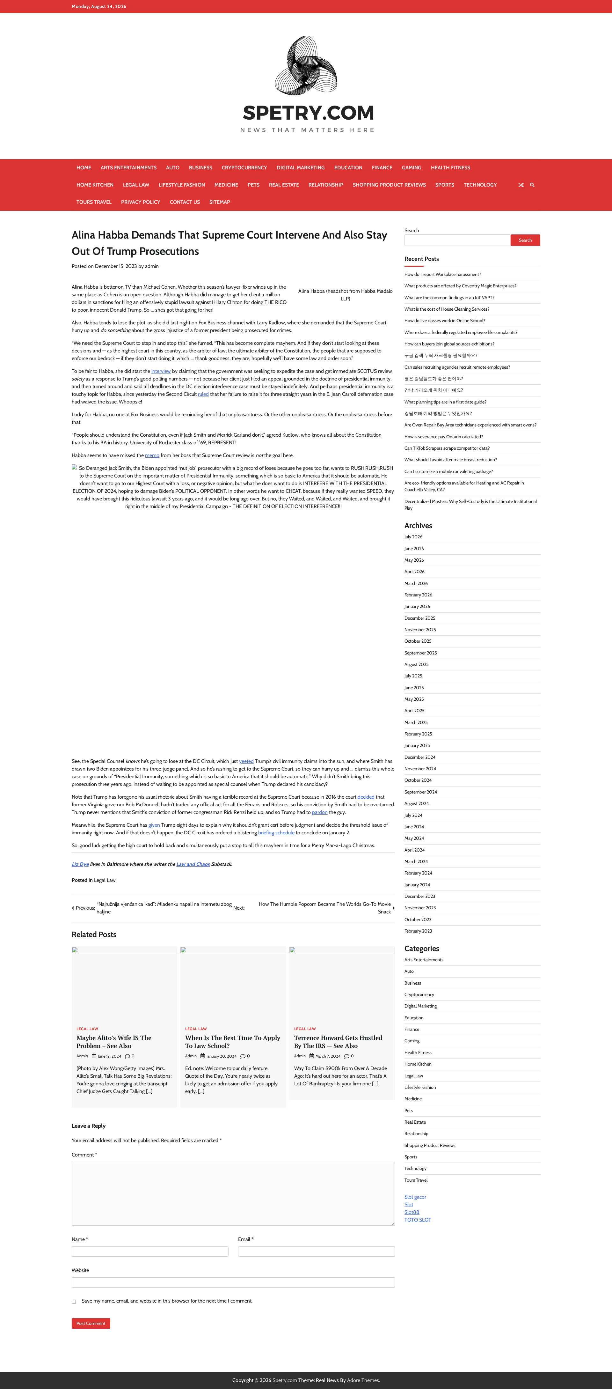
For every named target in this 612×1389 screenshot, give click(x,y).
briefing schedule (276, 833)
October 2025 (418, 641)
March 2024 (416, 861)
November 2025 (420, 630)
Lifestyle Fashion (182, 185)
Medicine (226, 185)
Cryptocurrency (244, 168)
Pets (253, 185)
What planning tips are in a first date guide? (445, 402)
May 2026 (414, 560)
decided (365, 797)
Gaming (411, 168)
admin (152, 266)
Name (80, 1239)
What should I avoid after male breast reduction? (450, 460)
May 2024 (414, 838)
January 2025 (417, 746)
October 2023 (418, 919)
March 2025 (416, 722)
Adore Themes (363, 1380)
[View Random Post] (521, 185)
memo (152, 455)
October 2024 (418, 780)
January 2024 (417, 885)
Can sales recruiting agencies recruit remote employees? (457, 367)
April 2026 (414, 572)
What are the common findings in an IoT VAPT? (449, 297)
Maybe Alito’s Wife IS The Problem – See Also (113, 1042)
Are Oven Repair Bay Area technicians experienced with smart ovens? (470, 425)
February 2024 (418, 873)
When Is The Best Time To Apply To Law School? (232, 1042)
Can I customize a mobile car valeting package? (448, 471)
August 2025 (416, 665)
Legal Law (136, 185)
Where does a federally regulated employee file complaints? (461, 332)
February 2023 (418, 931)
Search (411, 230)
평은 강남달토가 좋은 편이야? (433, 379)
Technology (480, 185)
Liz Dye (80, 864)
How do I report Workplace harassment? (442, 274)
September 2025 (420, 653)
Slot (408, 1204)
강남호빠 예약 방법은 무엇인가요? (438, 414)
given (154, 825)
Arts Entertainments (129, 168)
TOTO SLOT (417, 1220)
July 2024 (413, 815)
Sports (444, 185)
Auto (172, 168)
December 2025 (419, 618)
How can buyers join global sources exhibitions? (449, 344)
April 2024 (414, 850)
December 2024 (419, 757)
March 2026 (416, 583)
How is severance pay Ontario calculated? (443, 437)
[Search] (532, 185)
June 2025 (414, 688)
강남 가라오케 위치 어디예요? (433, 390)
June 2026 (414, 548)
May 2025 (414, 699)
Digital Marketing (301, 168)
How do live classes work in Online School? (444, 321)
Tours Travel (94, 202)
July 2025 (413, 676)
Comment (84, 1155)
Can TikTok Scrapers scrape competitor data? (447, 448)
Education (348, 168)
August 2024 (416, 804)
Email (246, 1239)
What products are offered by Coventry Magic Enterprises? (460, 286)
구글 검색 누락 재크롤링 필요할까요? (440, 355)
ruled (203, 394)
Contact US (185, 202)
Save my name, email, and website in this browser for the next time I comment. (167, 1301)
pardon (320, 812)
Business (200, 168)
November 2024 (420, 769)
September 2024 (420, 792)
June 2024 (414, 827)
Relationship (326, 185)
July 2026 (413, 537)
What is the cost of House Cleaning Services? (447, 309)
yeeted (246, 761)
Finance (382, 168)
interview (161, 371)
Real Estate (284, 185)
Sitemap (219, 202)
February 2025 (418, 734)
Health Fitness (450, 168)
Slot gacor (415, 1197)
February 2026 (418, 595)
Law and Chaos (193, 864)
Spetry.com (285, 1380)
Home (83, 168)
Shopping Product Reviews (389, 185)
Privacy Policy (140, 202)
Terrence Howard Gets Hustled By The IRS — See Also (338, 1042)
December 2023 (419, 896)
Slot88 (411, 1212)
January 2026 (417, 607)
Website (80, 1270)
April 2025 (414, 711)
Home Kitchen (94, 185)
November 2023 (420, 908)
